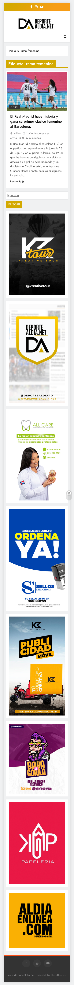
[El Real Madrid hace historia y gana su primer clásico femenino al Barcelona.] (37, 91)
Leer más (15, 181)
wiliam (17, 133)
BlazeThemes (58, 975)
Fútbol (15, 107)
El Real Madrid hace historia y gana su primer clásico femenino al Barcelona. (36, 121)
